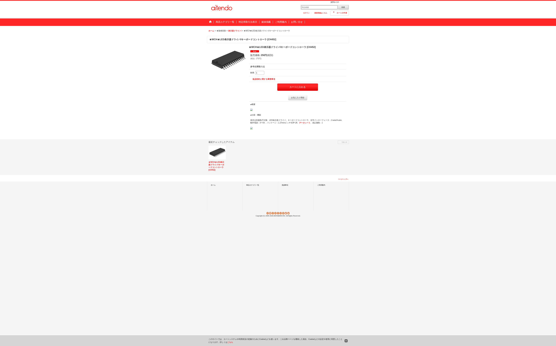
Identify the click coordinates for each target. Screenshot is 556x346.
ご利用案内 (321, 185)
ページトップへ (343, 179)
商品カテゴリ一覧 (252, 185)
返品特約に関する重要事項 (264, 79)
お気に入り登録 (297, 97)
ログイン (306, 13)
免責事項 (285, 185)
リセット (344, 142)
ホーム (213, 185)
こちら (230, 342)
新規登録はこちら (320, 13)
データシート (304, 123)
